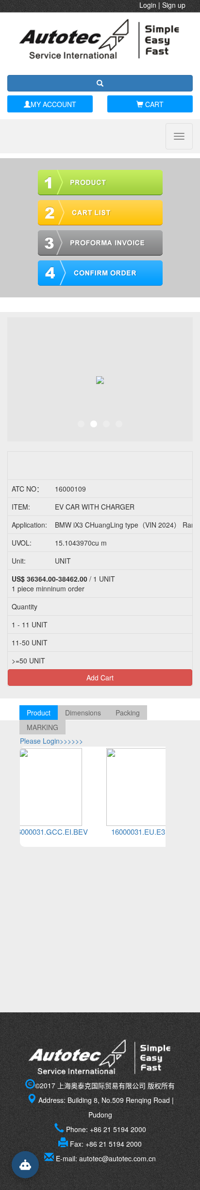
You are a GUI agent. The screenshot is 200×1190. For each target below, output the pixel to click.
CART (153, 104)
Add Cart (100, 677)
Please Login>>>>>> (51, 741)
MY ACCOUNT (53, 104)
